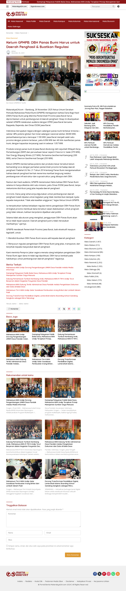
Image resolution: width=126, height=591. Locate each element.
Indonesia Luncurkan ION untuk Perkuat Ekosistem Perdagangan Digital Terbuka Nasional (103, 167)
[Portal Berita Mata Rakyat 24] (16, 14)
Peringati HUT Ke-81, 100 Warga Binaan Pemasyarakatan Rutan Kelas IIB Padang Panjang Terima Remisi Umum (111, 203)
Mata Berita (91, 266)
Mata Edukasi (89, 245)
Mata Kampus (59, 21)
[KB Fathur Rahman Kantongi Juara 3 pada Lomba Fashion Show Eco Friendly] (93, 215)
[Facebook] (95, 574)
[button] (113, 6)
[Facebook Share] (59, 309)
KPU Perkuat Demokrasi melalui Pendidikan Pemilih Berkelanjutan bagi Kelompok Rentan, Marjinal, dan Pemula (111, 145)
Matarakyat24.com (19, 6)
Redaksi (28, 581)
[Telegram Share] (74, 309)
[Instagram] (109, 574)
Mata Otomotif (93, 273)
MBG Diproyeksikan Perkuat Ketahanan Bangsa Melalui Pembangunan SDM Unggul (101, 184)
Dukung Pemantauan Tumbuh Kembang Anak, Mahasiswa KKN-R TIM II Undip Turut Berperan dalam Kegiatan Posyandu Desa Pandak (40, 280)
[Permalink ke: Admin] (8, 52)
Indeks (20, 581)
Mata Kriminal (92, 283)
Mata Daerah (44, 21)
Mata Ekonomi (108, 21)
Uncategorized (90, 287)
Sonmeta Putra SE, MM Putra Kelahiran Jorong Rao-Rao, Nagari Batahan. (100, 107)
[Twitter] (100, 574)
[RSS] (118, 574)
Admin (13, 51)
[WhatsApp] (113, 574)
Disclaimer (70, 581)
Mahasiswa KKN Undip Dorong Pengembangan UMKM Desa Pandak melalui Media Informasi (39, 268)
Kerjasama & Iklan (101, 581)
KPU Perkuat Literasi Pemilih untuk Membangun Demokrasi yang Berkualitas (92, 145)
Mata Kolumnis (74, 21)
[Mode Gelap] (118, 6)
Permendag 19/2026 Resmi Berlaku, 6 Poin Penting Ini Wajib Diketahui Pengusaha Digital (104, 193)
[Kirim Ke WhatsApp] (79, 309)
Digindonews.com (37, 6)
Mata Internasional (91, 21)
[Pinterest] (104, 574)
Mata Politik (31, 21)
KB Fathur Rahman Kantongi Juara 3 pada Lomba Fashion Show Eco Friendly (110, 215)
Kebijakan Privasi (84, 581)
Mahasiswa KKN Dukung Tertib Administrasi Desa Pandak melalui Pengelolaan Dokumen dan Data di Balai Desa (42, 285)
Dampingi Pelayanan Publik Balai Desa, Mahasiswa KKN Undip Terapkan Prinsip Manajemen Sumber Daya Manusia (61, 2)
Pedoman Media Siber (54, 581)
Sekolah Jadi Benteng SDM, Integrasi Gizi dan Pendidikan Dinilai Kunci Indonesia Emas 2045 (91, 125)
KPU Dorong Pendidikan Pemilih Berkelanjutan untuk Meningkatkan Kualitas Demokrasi (111, 125)
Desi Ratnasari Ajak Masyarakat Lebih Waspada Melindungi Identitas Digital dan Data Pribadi (104, 158)
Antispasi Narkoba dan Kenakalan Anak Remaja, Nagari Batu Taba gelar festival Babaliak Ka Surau (110, 226)
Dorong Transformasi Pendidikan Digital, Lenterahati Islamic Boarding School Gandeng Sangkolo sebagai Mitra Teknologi (42, 297)
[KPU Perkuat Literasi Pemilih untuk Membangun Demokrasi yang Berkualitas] (92, 135)
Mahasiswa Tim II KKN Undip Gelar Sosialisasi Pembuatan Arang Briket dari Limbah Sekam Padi (43, 291)
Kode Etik (38, 581)
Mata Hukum (92, 280)
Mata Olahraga (14, 26)
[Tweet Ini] (64, 309)
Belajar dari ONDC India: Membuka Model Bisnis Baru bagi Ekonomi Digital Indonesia (104, 175)
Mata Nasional (12, 38)
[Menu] (8, 6)
